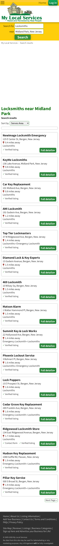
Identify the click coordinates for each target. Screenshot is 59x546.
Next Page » (51, 500)
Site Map (7, 528)
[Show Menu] (2, 2)
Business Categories (42, 528)
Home (6, 516)
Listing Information (30, 516)
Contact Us (27, 519)
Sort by (5, 123)
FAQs (5, 522)
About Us (14, 516)
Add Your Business (12, 519)
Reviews (17, 528)
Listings (26, 528)
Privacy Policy (16, 522)
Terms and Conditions (45, 519)
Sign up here (9, 531)
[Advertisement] (29, 75)
